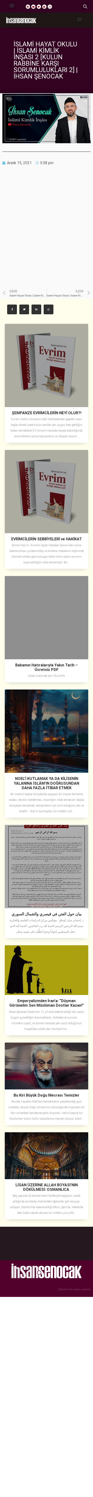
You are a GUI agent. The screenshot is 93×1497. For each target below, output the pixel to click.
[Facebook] (28, 7)
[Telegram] (44, 7)
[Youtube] (33, 7)
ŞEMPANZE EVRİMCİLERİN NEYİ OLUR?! (46, 413)
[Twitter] (39, 7)
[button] (12, 5)
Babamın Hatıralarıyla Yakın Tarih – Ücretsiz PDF (46, 667)
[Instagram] (50, 7)
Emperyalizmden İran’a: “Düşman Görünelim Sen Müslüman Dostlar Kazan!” (46, 1003)
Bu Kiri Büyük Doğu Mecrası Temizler (46, 1095)
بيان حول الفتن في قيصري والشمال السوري (47, 914)
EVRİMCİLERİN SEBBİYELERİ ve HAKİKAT (46, 539)
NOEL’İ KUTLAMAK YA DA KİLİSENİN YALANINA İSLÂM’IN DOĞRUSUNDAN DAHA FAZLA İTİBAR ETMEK (46, 783)
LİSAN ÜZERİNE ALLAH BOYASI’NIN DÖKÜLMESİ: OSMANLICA (47, 1187)
